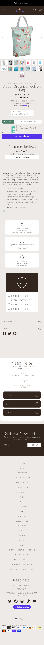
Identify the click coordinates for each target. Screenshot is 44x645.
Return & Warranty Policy (22, 478)
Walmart (22, 526)
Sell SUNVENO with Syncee (22, 564)
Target (22, 502)
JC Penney (22, 506)
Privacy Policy (22, 482)
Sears (22, 545)
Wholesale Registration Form (22, 569)
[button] (3, 10)
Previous (2, 37)
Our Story (22, 463)
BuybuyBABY (22, 516)
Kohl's (22, 511)
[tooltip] (14, 131)
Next (41, 37)
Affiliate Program (22, 555)
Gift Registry (22, 473)
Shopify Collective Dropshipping (22, 550)
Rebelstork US (22, 521)
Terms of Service (22, 492)
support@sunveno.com (22, 585)
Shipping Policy (22, 487)
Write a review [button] (22, 157)
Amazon (22, 535)
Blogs (22, 468)
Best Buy (22, 540)
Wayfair (22, 531)
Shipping (12, 101)
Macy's (22, 497)
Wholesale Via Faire (22, 560)
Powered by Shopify (20, 625)
